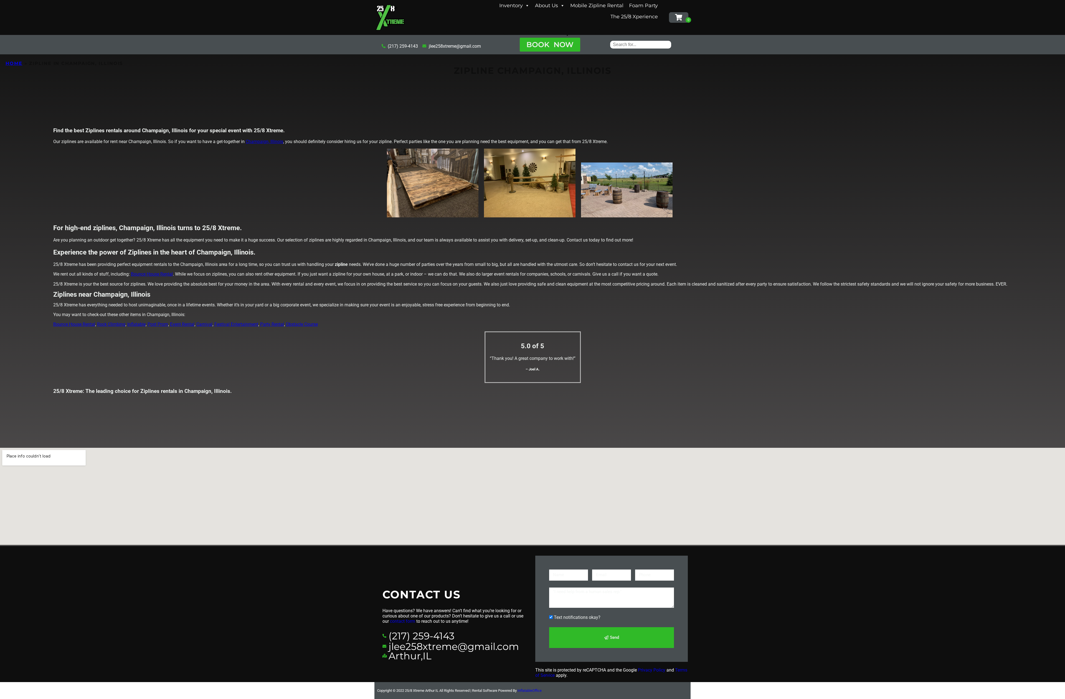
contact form (402, 621)
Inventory (511, 5)
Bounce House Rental (152, 274)
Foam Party (643, 5)
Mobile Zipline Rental (596, 5)
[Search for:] (640, 44)
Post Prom (158, 324)
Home (14, 63)
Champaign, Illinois (264, 141)
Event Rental (182, 324)
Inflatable (136, 324)
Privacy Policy (651, 670)
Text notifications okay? (577, 617)
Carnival (204, 324)
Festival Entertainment (236, 324)
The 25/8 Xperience (634, 17)
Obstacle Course (302, 324)
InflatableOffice (530, 690)
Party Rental (272, 324)
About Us (546, 5)
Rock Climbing (111, 324)
